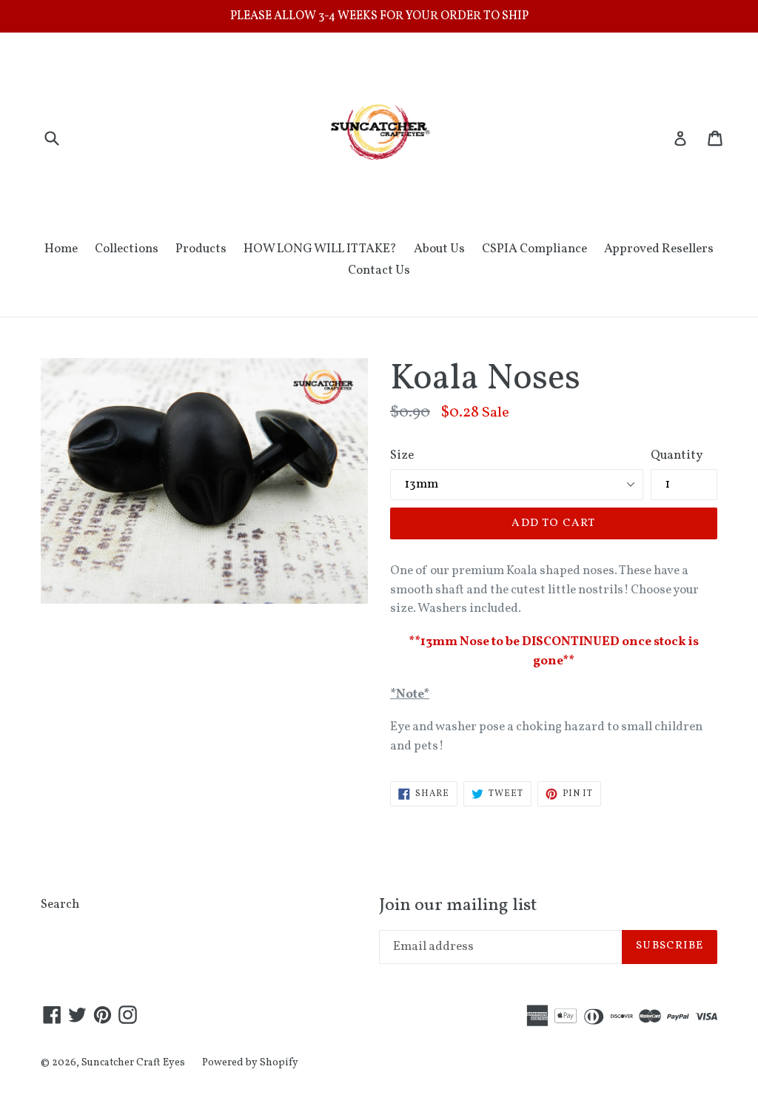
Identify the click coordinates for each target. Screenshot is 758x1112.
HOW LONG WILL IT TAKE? (320, 248)
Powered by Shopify (250, 1063)
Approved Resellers (659, 248)
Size (402, 455)
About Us (439, 248)
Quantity (676, 455)
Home (61, 248)
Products (201, 248)
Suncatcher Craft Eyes (133, 1063)
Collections (126, 248)
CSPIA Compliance (534, 248)
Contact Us (379, 270)
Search (60, 904)
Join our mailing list (458, 906)
